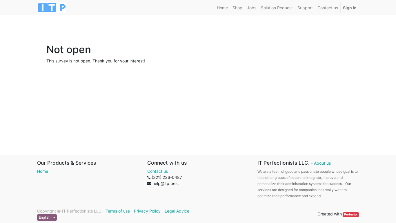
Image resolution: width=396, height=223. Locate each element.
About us (322, 163)
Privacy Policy (147, 210)
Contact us (157, 171)
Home (42, 171)
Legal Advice (177, 210)
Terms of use (118, 210)
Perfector (351, 214)
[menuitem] (222, 7)
